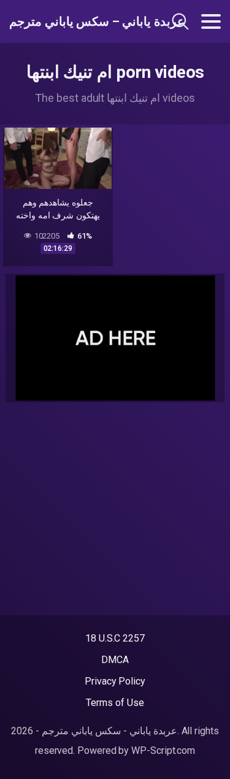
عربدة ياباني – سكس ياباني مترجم (72, 21)
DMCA (115, 660)
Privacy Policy (115, 681)
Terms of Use (115, 702)
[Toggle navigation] (211, 21)
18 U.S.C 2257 (115, 638)
